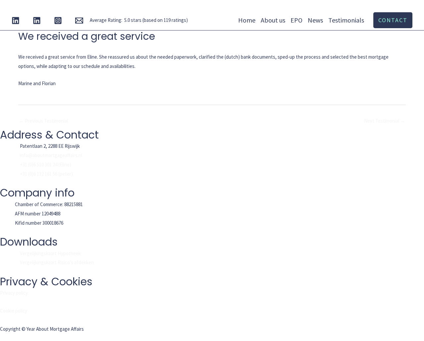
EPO (296, 20)
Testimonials (346, 20)
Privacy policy (14, 293)
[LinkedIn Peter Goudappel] (37, 21)
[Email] (79, 21)
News (315, 20)
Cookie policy (13, 311)
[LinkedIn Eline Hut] (16, 21)
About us (273, 20)
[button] (392, 20)
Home (246, 20)
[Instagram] (58, 21)
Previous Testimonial (43, 121)
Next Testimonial (384, 121)
